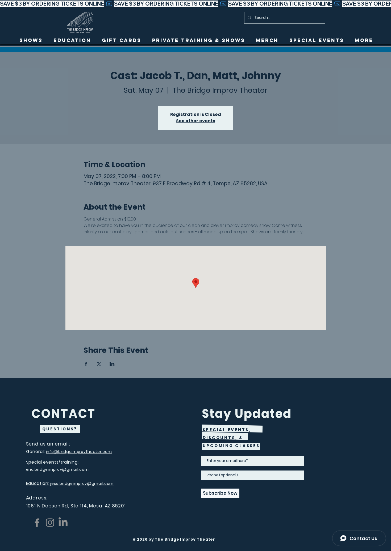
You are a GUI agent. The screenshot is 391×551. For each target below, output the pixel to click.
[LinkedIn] (63, 522)
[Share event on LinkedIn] (112, 364)
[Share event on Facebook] (86, 364)
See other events (195, 121)
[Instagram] (50, 522)
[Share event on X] (99, 364)
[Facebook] (37, 522)
